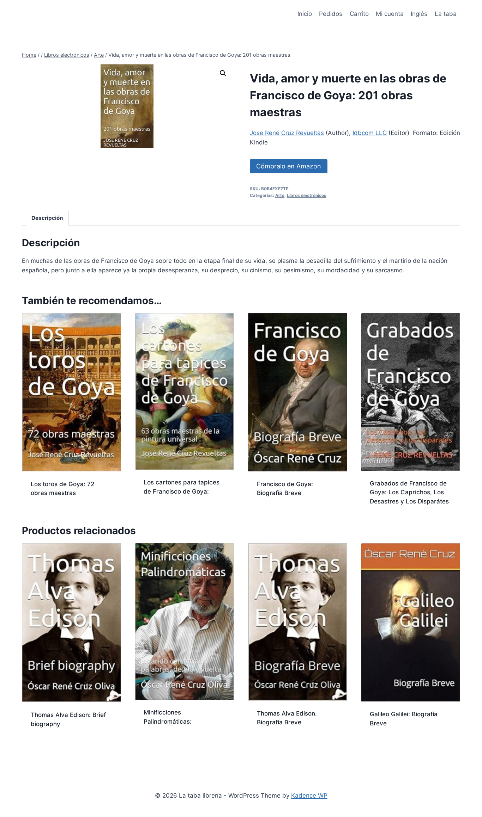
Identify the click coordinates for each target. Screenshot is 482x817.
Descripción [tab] (47, 218)
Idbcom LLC (370, 132)
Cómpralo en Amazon (288, 166)
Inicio (304, 13)
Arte (279, 195)
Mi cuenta (390, 13)
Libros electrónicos (306, 195)
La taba (446, 13)
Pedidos (330, 13)
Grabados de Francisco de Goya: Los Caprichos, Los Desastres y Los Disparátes (409, 492)
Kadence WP (309, 795)
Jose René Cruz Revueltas (287, 132)
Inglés (419, 13)
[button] (223, 73)
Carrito (359, 13)
